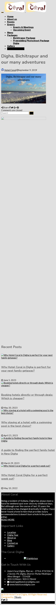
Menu (10, 32)
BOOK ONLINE (16, 48)
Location (11, 532)
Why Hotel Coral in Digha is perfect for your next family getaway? (26, 368)
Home (10, 16)
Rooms (10, 22)
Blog (9, 540)
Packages (12, 35)
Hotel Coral (10, 70)
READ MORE (7, 519)
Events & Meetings (23, 27)
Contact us (12, 543)
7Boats (17, 596)
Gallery (11, 46)
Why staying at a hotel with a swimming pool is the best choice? (26, 424)
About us (12, 19)
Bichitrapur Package (24, 38)
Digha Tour (12, 535)
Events (11, 24)
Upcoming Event (22, 30)
